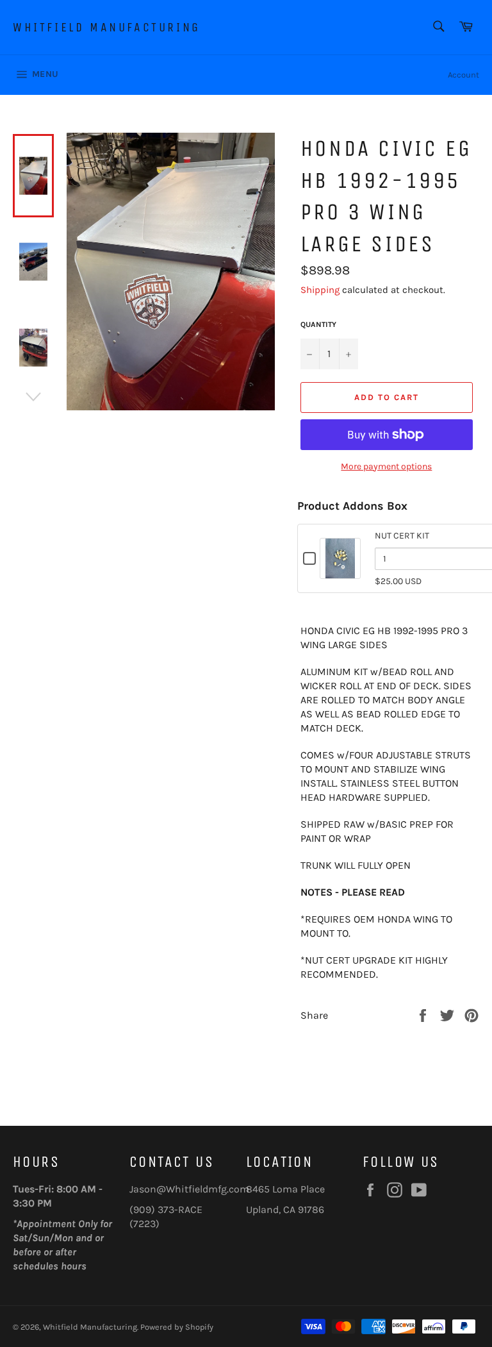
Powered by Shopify (176, 1327)
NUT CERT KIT (402, 535)
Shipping (320, 290)
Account (463, 74)
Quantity (318, 324)
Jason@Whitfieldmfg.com (189, 1189)
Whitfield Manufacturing (107, 27)
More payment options (386, 466)
